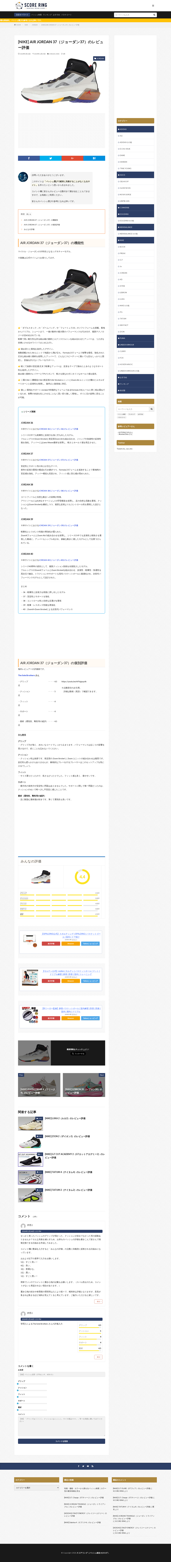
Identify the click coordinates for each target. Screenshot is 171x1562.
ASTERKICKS (123, 432)
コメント (21, 1414)
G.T (41, 1154)
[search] (154, 15)
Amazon (70, 944)
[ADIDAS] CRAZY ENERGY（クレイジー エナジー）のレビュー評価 (85, 1514)
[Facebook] (29, 158)
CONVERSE (124, 207)
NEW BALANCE (126, 227)
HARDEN (123, 162)
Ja (121, 266)
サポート (21, 1401)
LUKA (40, 1118)
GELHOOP (124, 181)
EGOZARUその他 (127, 221)
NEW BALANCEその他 (129, 234)
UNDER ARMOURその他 (129, 371)
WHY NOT (124, 325)
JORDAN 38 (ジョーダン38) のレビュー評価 (58, 490)
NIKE (26, 25)
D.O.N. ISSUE (125, 149)
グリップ (21, 1381)
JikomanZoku (123, 434)
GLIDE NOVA (125, 188)
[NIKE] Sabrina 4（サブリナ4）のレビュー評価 (82, 1522)
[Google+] (72, 158)
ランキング (47, 15)
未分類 (122, 390)
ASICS (122, 175)
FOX (121, 358)
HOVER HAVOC (126, 364)
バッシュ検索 (36, 15)
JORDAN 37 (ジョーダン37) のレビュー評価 (58, 460)
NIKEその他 (124, 305)
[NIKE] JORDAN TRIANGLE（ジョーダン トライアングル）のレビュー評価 (85, 1505)
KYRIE (122, 286)
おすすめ (56, 15)
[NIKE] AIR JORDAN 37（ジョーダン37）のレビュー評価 (60, 25)
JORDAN (35, 25)
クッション (22, 1388)
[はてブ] (94, 158)
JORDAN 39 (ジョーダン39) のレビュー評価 (58, 525)
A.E (121, 136)
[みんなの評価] (40, 876)
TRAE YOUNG (125, 168)
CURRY (123, 351)
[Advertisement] (61, 130)
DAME (122, 155)
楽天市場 (51, 944)
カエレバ (74, 939)
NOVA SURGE (125, 194)
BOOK (122, 247)
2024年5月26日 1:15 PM (31, 1231)
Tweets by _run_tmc (125, 449)
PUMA (122, 338)
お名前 (20, 1370)
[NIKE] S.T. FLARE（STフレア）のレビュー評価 (131, 1488)
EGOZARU (124, 214)
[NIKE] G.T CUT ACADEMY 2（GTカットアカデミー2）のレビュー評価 (75, 1156)
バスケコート (66, 15)
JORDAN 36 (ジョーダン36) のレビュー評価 (58, 429)
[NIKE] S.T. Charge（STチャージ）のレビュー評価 (84, 1497)
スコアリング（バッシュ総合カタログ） (93, 1553)
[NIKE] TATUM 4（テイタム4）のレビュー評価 (68, 1172)
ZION (122, 332)
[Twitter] (51, 158)
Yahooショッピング (90, 944)
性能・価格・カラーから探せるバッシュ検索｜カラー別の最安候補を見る (85, 1489)
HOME (18, 25)
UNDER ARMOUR (127, 345)
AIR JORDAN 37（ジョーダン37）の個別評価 (40, 225)
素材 (20, 1407)
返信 (98, 1301)
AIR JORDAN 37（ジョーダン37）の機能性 (39, 220)
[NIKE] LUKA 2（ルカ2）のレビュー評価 (65, 1118)
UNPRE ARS (124, 201)
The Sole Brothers (26, 675)
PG (121, 312)
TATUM (123, 318)
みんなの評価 (27, 229)
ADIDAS (123, 129)
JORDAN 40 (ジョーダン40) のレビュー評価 (58, 560)
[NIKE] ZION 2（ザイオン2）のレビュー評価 (67, 1136)
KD (121, 279)
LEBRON (123, 292)
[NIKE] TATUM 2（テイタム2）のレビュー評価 (68, 1189)
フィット (21, 1394)
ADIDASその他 (126, 142)
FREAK (122, 253)
